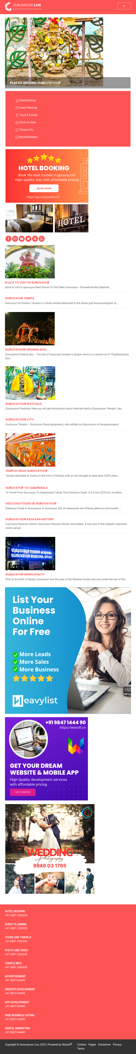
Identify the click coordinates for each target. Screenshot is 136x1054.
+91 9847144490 (15, 980)
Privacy (117, 1044)
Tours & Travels (28, 115)
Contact (81, 1044)
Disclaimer (104, 1044)
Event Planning (28, 107)
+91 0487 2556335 (16, 915)
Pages (92, 1044)
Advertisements (28, 137)
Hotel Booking (27, 100)
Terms (80, 1048)
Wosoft (66, 1044)
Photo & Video (27, 122)
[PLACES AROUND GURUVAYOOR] (54, 51)
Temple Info (26, 129)
